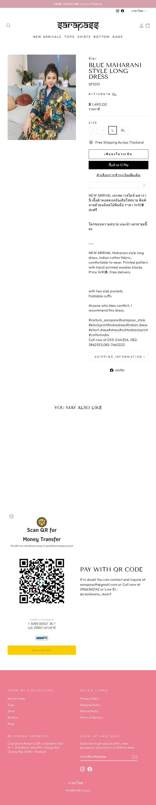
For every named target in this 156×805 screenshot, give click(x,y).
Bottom (102, 37)
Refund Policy (89, 711)
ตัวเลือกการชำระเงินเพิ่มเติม (118, 175)
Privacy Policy (89, 698)
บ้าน (91, 58)
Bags (118, 37)
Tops (69, 37)
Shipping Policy (90, 705)
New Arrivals (47, 37)
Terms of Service (91, 717)
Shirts (84, 37)
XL (123, 130)
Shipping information (118, 356)
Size (93, 122)
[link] (104, 320)
